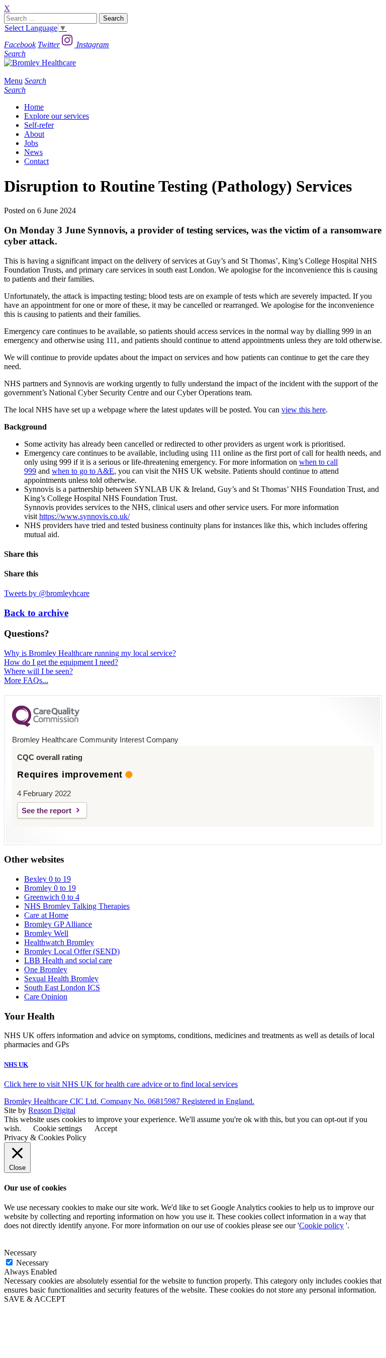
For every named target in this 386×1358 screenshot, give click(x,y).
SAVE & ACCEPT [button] (35, 1299)
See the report (46, 810)
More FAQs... (26, 680)
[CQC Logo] (45, 724)
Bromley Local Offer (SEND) (72, 951)
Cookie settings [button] (57, 1128)
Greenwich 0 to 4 (51, 897)
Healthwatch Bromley (59, 942)
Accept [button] (105, 1128)
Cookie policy (321, 1225)
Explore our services (56, 116)
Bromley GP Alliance (58, 924)
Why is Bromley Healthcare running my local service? (90, 653)
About (34, 134)
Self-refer (39, 125)
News (33, 152)
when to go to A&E (83, 471)
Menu (13, 80)
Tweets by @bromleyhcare (46, 593)
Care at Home (46, 915)
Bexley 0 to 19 (47, 879)
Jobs (31, 143)
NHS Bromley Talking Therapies (77, 906)
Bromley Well (46, 933)
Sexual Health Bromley (61, 978)
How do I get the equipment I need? (61, 662)
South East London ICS (62, 987)
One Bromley (45, 969)
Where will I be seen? (38, 671)
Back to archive (36, 613)
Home (34, 107)
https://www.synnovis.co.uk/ (84, 516)
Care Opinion (45, 996)
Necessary (32, 1262)
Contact (36, 161)
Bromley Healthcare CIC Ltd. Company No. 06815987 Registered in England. (129, 1101)
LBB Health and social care (68, 960)
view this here (303, 409)
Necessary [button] (20, 1252)
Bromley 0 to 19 (50, 888)
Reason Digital (51, 1110)
